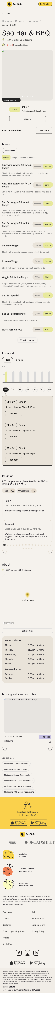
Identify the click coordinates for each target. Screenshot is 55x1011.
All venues (7, 21)
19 (29, 548)
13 (41, 545)
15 (47, 545)
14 (44, 545)
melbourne (20, 21)
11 (35, 545)
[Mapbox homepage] (8, 623)
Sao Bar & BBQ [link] (9, 25)
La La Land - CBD (13, 736)
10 (32, 545)
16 (50, 545)
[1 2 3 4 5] (27, 715)
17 (23, 548)
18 (26, 548)
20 (32, 548)
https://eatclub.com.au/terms (41, 973)
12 (38, 545)
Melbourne (8, 741)
